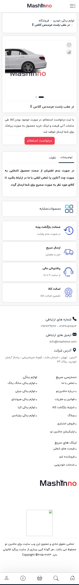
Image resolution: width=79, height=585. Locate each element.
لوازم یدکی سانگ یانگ (21, 383)
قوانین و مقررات (65, 399)
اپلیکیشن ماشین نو (62, 432)
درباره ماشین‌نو (65, 391)
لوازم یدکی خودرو (63, 21)
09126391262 (48, 326)
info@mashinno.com (63, 342)
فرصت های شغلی (64, 449)
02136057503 (68, 326)
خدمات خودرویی (64, 465)
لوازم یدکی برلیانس (23, 415)
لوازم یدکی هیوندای (23, 399)
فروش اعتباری (66, 424)
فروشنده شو (67, 457)
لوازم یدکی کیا (26, 407)
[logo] (39, 5)
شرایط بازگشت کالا (63, 407)
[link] (72, 578)
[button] (41, 97)
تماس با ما (68, 383)
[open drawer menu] (72, 7)
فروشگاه (44, 21)
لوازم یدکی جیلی (25, 391)
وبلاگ (71, 415)
